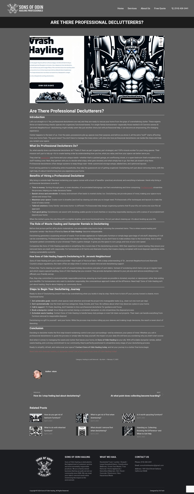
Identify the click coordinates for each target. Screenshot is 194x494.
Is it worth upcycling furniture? (149, 414)
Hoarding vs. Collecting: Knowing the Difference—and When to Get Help (149, 430)
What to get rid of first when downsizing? (102, 416)
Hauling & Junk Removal (39, 38)
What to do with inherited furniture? (54, 429)
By (102, 359)
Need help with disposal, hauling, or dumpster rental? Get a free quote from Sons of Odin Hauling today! (73, 351)
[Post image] (36, 418)
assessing (45, 157)
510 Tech (161, 491)
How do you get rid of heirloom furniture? (53, 416)
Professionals (147, 187)
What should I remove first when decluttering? (102, 429)
